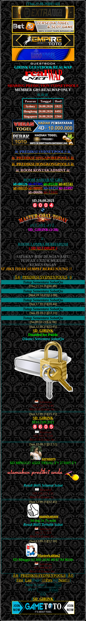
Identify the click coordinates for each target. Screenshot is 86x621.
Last (28, 580)
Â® (17, 277)
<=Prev (47, 580)
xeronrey (49, 459)
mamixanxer (48, 516)
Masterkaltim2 (48, 555)
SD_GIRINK (43, 331)
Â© (70, 575)
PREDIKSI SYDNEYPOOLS (44, 277)
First (20, 580)
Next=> (64, 580)
